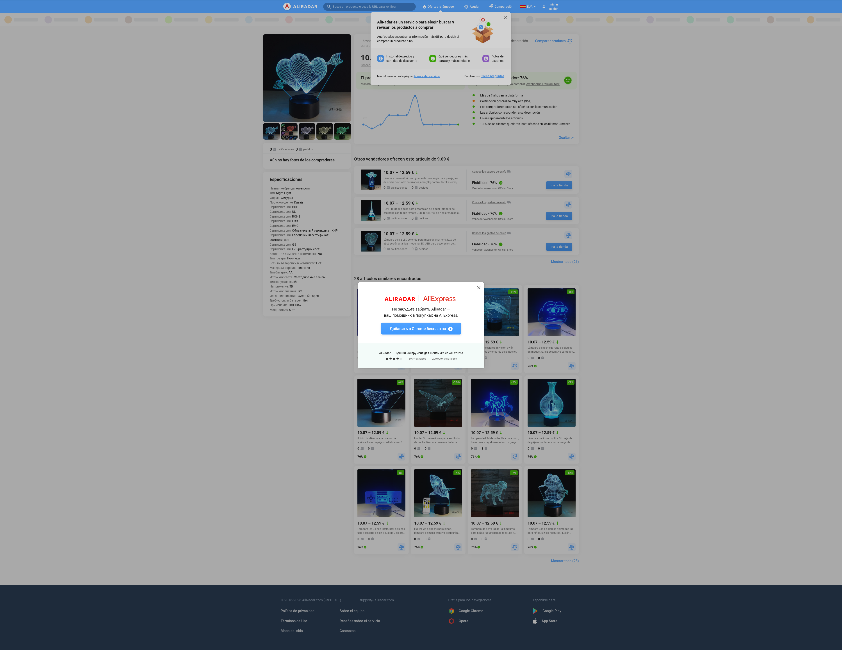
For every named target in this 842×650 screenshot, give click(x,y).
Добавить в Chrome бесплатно (418, 328)
